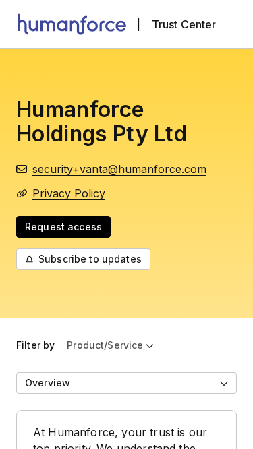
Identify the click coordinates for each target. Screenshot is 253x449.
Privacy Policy (68, 193)
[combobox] (126, 383)
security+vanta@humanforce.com (119, 169)
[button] (110, 345)
